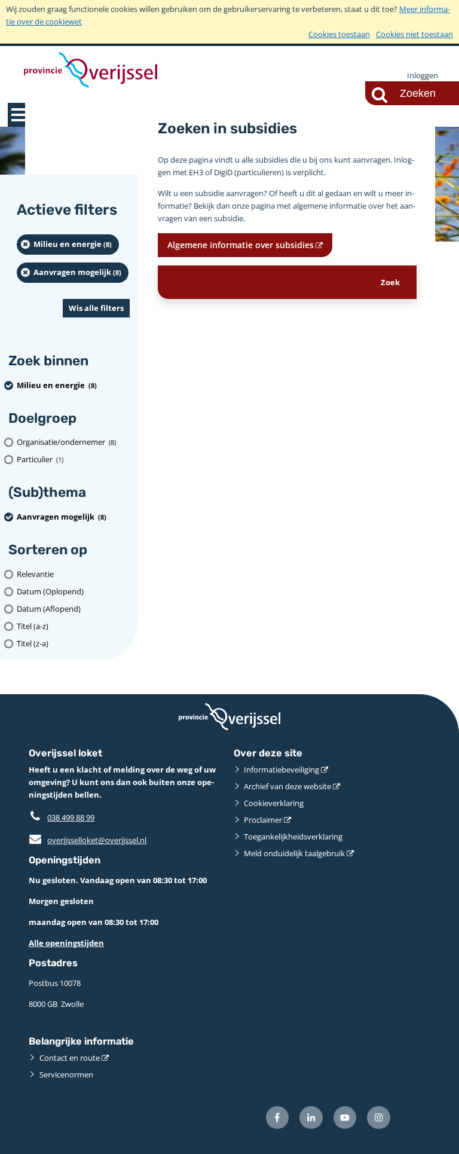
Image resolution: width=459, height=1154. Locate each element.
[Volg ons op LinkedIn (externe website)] (311, 1117)
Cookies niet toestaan (414, 34)
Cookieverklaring (274, 803)
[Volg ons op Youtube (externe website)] (345, 1117)
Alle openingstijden (66, 943)
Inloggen (422, 75)
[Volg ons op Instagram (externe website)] (378, 1117)
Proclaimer (263, 819)
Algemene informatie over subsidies (240, 245)
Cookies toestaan (339, 34)
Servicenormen (66, 1074)
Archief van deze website (287, 786)
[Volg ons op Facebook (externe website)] (277, 1117)
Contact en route (69, 1057)
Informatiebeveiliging (281, 769)
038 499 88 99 (70, 817)
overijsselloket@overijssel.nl (87, 840)
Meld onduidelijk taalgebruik (294, 853)
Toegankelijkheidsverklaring (293, 836)
